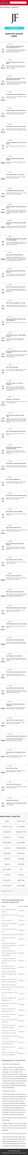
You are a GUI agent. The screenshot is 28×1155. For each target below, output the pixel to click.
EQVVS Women (7, 885)
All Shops (6, 7)
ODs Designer (21, 885)
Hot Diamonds (7, 853)
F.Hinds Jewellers (21, 848)
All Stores (10, 1151)
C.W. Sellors (7, 875)
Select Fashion (7, 869)
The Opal (21, 837)
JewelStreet (7, 858)
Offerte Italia (17, 1151)
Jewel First (15, 7)
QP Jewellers (21, 826)
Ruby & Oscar (21, 821)
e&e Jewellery (21, 842)
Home (1, 7)
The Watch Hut (7, 837)
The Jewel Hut (7, 880)
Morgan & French (21, 832)
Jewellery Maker (7, 842)
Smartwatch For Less (7, 891)
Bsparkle (7, 864)
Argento (7, 821)
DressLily (21, 875)
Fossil (21, 869)
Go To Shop (14, 28)
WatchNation (21, 853)
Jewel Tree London (7, 826)
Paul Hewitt (21, 858)
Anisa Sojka (21, 864)
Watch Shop (21, 880)
